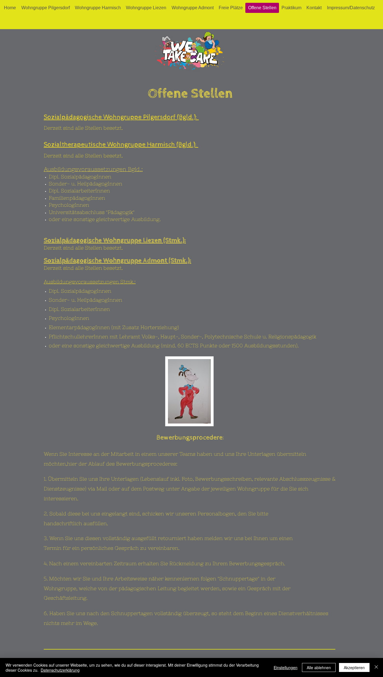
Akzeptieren (354, 667)
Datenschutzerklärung (60, 670)
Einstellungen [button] (285, 667)
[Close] (376, 667)
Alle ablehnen (319, 667)
